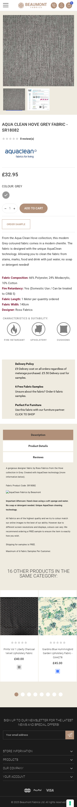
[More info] (35, 594)
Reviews (38, 457)
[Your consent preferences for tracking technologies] (70, 803)
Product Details (38, 446)
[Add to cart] (27, 594)
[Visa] (50, 790)
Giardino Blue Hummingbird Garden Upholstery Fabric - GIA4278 (31, 653)
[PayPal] (37, 790)
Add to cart (33, 208)
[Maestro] (27, 790)
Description (38, 434)
